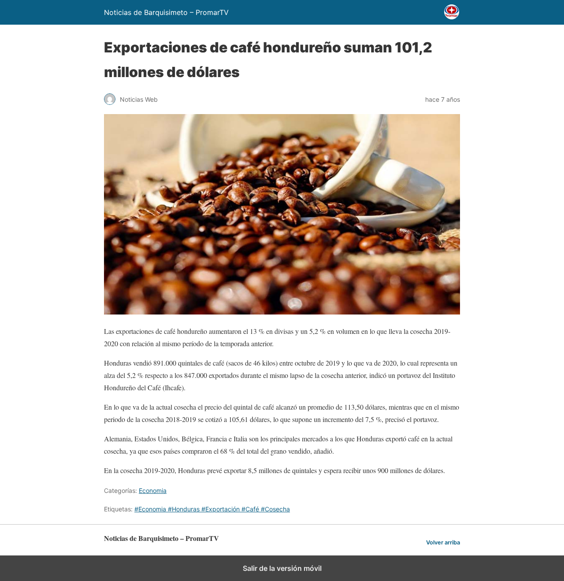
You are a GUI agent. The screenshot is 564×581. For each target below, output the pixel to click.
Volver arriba (443, 542)
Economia (153, 490)
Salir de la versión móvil (282, 568)
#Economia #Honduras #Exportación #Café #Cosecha (212, 509)
